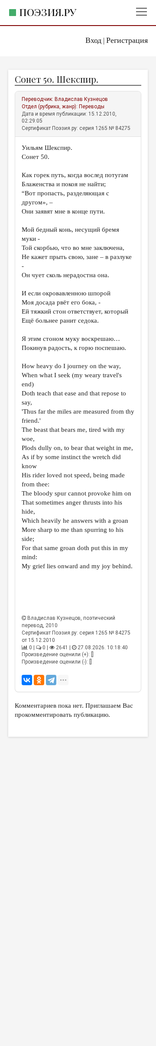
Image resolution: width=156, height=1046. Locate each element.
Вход (93, 40)
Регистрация (127, 40)
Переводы (91, 107)
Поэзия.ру (47, 12)
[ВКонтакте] (27, 680)
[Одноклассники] (39, 680)
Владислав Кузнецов (81, 99)
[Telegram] (51, 680)
